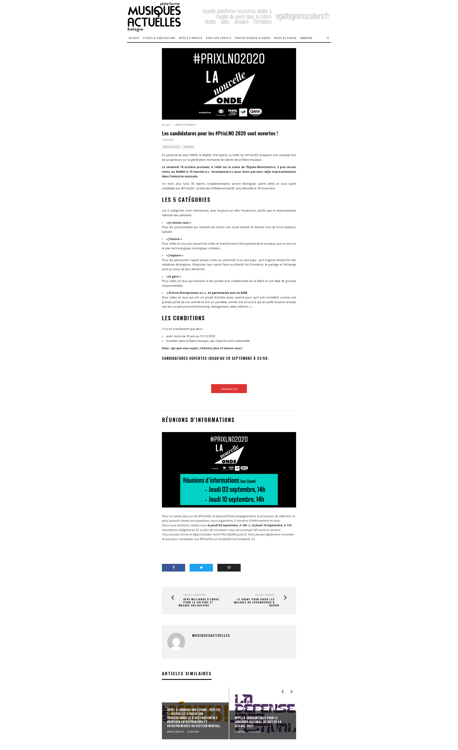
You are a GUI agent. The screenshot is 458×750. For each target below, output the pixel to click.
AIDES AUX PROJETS (218, 38)
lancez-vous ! (233, 348)
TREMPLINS (189, 147)
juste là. (242, 534)
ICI (197, 530)
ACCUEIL (134, 38)
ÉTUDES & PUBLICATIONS (159, 38)
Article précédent (194, 595)
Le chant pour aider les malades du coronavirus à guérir (256, 602)
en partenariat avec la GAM (227, 293)
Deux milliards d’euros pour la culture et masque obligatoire (199, 602)
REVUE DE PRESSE (285, 38)
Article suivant (265, 595)
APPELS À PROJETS (191, 38)
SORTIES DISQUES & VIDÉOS (253, 38)
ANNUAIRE (306, 38)
